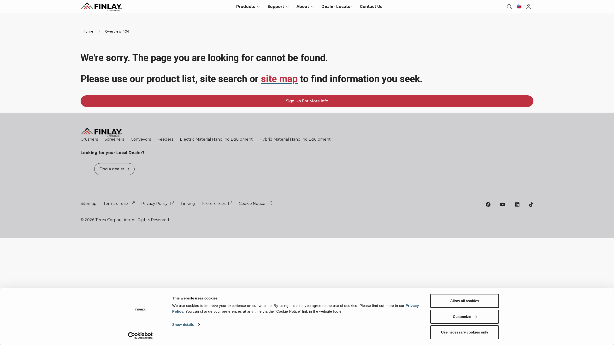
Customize (462, 317)
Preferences (214, 203)
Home (88, 31)
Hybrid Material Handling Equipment (295, 139)
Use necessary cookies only (464, 332)
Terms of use (116, 203)
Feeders (165, 139)
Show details (183, 324)
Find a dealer (111, 169)
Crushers (89, 139)
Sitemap (88, 203)
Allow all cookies (464, 301)
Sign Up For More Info (307, 101)
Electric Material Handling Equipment (216, 139)
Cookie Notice (252, 203)
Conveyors (141, 139)
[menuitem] (248, 7)
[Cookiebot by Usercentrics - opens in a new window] (140, 335)
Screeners (114, 139)
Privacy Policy (155, 203)
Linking (188, 203)
